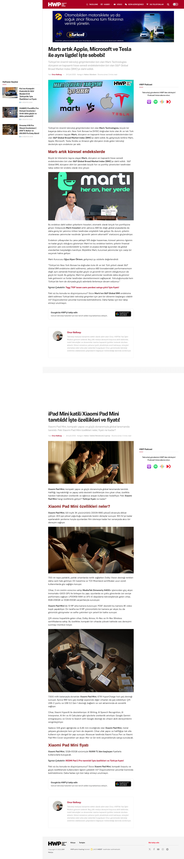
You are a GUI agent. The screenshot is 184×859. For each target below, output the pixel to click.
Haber (107, 4)
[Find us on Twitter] (150, 849)
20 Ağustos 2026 (27, 136)
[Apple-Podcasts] (149, 102)
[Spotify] (155, 102)
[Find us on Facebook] (154, 849)
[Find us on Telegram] (167, 849)
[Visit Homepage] (57, 4)
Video (119, 4)
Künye (72, 843)
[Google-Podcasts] (162, 102)
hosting (81, 849)
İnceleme (93, 4)
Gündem (92, 74)
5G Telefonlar (157, 4)
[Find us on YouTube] (158, 849)
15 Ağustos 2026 (26, 102)
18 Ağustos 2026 (26, 119)
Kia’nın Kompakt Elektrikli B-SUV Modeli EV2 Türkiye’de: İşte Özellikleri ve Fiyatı (28, 93)
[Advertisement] (21, 39)
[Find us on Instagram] (163, 849)
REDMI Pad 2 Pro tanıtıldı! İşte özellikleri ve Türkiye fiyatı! (95, 760)
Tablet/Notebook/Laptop (99, 436)
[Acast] (168, 102)
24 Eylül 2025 (71, 74)
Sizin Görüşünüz (136, 4)
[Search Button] (168, 4)
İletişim (82, 843)
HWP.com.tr (74, 849)
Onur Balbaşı (57, 74)
